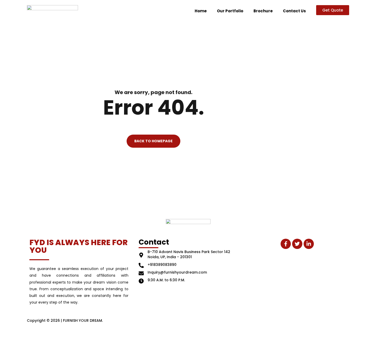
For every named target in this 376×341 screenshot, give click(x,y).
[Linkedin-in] (309, 244)
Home (201, 11)
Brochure (263, 11)
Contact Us (294, 11)
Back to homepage (153, 141)
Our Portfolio (230, 11)
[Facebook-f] (286, 244)
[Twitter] (297, 244)
